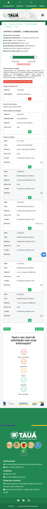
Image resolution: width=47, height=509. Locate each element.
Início (5, 24)
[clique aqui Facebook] (23, 500)
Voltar (7, 329)
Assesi (16, 506)
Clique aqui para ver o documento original (18, 81)
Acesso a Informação (16, 24)
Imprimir (40, 329)
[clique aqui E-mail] (18, 500)
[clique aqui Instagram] (29, 500)
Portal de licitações (31, 24)
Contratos (8, 27)
